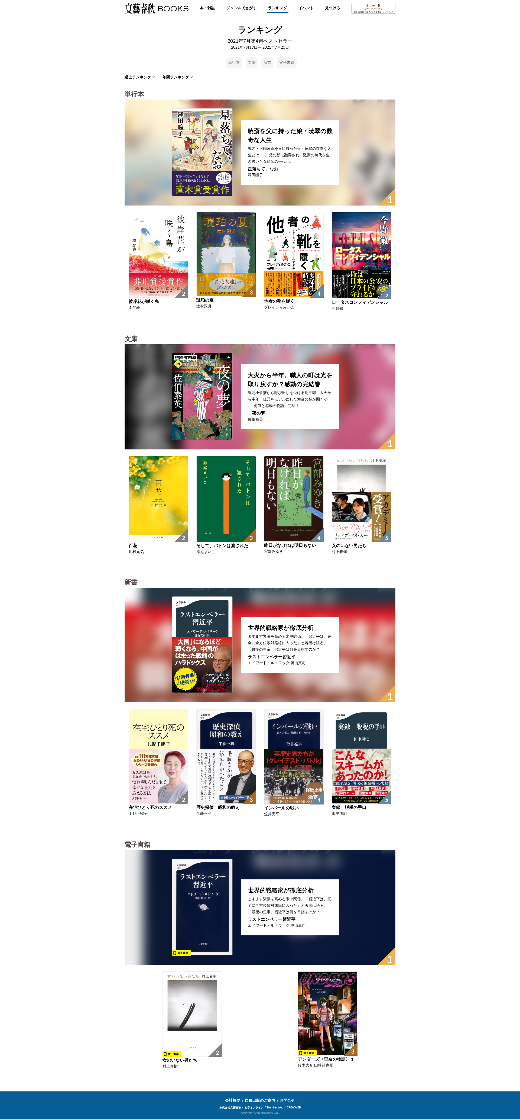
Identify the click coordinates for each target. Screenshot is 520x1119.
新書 (267, 63)
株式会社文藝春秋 (230, 1107)
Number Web (275, 1107)
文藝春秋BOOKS (156, 8)
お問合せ (287, 1101)
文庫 (251, 63)
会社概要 (232, 1101)
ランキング (277, 8)
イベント (306, 8)
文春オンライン (254, 1107)
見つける (332, 8)
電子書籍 (286, 63)
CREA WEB (294, 1107)
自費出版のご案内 (260, 1101)
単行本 (234, 63)
